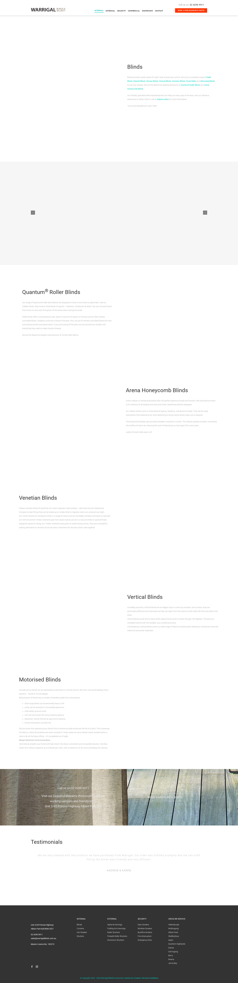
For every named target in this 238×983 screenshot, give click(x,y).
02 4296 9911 (197, 5)
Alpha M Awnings (114, 925)
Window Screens (145, 928)
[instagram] (37, 967)
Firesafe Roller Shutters (117, 936)
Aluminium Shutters (115, 940)
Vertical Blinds (165, 81)
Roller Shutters (113, 932)
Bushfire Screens (145, 932)
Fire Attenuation (145, 936)
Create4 (137, 978)
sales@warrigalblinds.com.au (43, 938)
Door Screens (143, 925)
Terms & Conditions (150, 978)
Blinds (79, 925)
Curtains (80, 928)
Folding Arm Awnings (116, 928)
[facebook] (32, 967)
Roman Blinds (152, 81)
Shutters (80, 936)
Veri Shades (82, 932)
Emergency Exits (145, 940)
